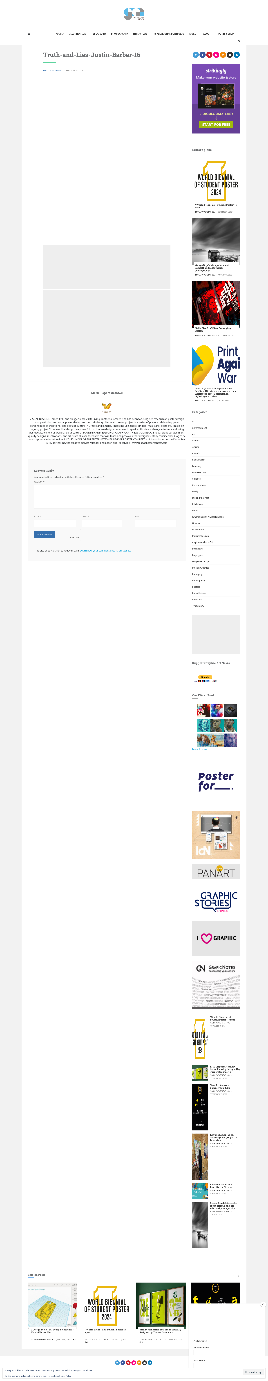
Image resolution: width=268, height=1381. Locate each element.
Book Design (198, 459)
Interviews (197, 548)
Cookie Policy (65, 1376)
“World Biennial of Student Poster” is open (216, 206)
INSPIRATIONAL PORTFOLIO (168, 33)
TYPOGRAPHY (98, 33)
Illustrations (198, 529)
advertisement (199, 427)
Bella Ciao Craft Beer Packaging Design (213, 329)
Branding (196, 466)
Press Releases (199, 593)
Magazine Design (201, 561)
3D (193, 421)
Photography (198, 580)
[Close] (263, 1304)
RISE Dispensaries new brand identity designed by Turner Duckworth (225, 1069)
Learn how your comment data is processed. (105, 550)
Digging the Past (200, 497)
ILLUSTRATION (77, 33)
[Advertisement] (106, 267)
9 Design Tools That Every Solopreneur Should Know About (52, 1331)
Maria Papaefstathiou (53, 70)
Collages (196, 478)
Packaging (197, 574)
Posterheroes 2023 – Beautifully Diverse (221, 1186)
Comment (39, 482)
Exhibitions (197, 504)
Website (139, 516)
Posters (196, 586)
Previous (234, 1276)
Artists (195, 446)
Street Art (197, 599)
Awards (196, 453)
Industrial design (200, 535)
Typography (198, 605)
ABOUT (207, 33)
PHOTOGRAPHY (119, 33)
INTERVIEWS (140, 33)
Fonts (195, 510)
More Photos (199, 749)
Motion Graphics (200, 567)
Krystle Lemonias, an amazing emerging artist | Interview (224, 1137)
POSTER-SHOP (226, 33)
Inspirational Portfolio (203, 542)
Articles (196, 440)
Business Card (199, 472)
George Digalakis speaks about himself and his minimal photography (212, 268)
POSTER (60, 33)
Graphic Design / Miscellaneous (208, 516)
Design (195, 491)
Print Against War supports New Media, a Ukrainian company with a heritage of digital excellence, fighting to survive (215, 392)
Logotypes (197, 555)
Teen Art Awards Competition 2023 (220, 1086)
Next (238, 1276)
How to (196, 523)
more (192, 33)
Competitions (199, 485)
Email (85, 516)
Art (193, 434)
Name (37, 516)
